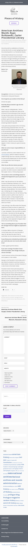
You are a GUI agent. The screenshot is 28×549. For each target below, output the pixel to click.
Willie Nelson (4, 300)
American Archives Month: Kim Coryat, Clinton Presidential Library (13, 309)
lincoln (6, 473)
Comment (7, 337)
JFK (16, 470)
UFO (24, 299)
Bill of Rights (15, 457)
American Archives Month (7, 42)
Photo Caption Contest (13, 489)
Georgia (17, 297)
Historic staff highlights (14, 468)
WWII (5, 507)
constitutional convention (17, 462)
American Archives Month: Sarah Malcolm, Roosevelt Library (16, 318)
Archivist (11, 457)
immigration (12, 470)
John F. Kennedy (20, 470)
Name (6, 358)
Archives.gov (5, 524)
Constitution (7, 462)
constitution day (7, 464)
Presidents (6, 43)
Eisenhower (14, 464)
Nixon (14, 486)
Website (6, 368)
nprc (16, 486)
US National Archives (16, 40)
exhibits (19, 464)
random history (9, 500)
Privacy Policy (5, 536)
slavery (17, 500)
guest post (5, 468)
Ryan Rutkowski (18, 299)
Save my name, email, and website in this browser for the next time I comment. (9, 377)
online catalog (5, 154)
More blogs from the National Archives (12, 532)
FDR (22, 464)
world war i (15, 505)
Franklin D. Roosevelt (8, 466)
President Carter (10, 299)
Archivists (12, 297)
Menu (15, 23)
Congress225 (14, 460)
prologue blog (14, 495)
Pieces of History (14, 18)
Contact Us (4, 528)
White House (20, 503)
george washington (18, 466)
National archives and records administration (12, 480)
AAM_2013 (7, 295)
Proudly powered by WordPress (9, 544)
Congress (8, 460)
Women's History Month (8, 505)
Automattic (14, 546)
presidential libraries (16, 492)
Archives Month (5, 297)
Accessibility (5, 521)
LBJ (4, 473)
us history (21, 500)
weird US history (9, 503)
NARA (10, 473)
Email (6, 363)
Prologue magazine (11, 498)
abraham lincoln (7, 454)
